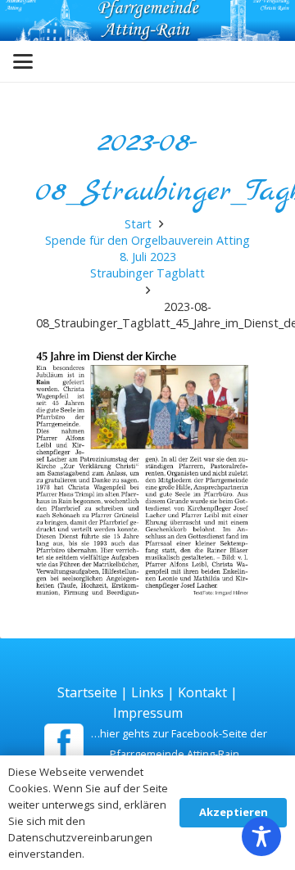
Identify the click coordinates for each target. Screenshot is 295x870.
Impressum (148, 713)
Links (147, 692)
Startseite (87, 692)
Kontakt (202, 692)
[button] (22, 61)
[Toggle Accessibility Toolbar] (261, 836)
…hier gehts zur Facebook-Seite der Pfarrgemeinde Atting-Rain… (179, 743)
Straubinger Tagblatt (147, 273)
